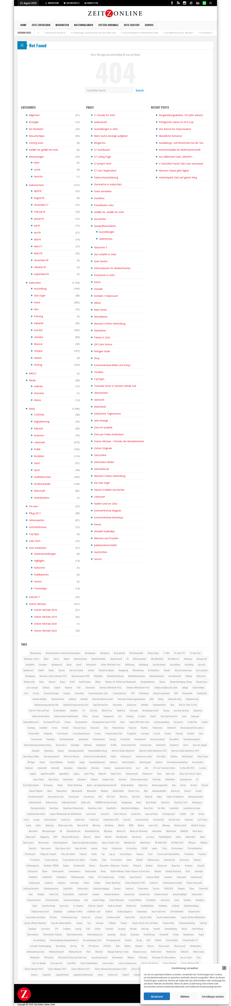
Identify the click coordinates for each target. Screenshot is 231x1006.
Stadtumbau (142, 911)
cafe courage (32, 687)
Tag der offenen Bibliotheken (193, 917)
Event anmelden (103, 191)
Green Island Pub (128, 745)
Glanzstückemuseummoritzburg (37, 745)
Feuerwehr (94, 727)
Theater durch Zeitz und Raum (145, 923)
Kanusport (82, 779)
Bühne (98, 681)
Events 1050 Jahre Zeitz (139, 722)
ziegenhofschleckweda (83, 974)
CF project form (102, 163)
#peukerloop (35, 653)
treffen (97, 928)
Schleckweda (196, 877)
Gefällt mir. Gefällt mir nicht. (109, 212)
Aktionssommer (139, 658)
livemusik (189, 819)
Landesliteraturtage (191, 808)
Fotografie (48, 733)
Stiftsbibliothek (176, 911)
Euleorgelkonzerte (31, 722)
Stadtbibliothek (147, 905)
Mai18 (37, 239)
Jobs (146, 768)
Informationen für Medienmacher (112, 268)
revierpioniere (74, 871)
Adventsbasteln (80, 658)
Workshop (143, 957)
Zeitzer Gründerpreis (127, 963)
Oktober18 (40, 267)
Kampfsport (148, 773)
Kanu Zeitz (170, 773)
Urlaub (176, 934)
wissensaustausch (99, 957)
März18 (38, 253)
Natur (202, 836)
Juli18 (37, 225)
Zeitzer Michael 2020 (45, 623)
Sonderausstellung (71, 900)
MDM (131, 825)
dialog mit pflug (174, 699)
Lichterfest (94, 819)
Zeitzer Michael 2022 (45, 630)
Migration (108, 831)
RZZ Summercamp (106, 877)
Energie (96, 716)
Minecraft (121, 831)
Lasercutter (91, 813)
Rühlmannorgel (77, 877)
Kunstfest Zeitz (181, 802)
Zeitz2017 (34, 597)
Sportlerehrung (48, 905)
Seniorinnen (143, 888)
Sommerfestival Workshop (108, 517)
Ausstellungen (106, 231)
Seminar (117, 888)
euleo (184, 716)
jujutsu (76, 773)
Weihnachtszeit (75, 951)
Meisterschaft (180, 825)
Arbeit (78, 664)
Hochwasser (126, 756)
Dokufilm (144, 704)
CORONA (39, 414)
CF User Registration (105, 170)
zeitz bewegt (101, 420)
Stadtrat (108, 911)
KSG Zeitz (111, 796)
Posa (150, 854)
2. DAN (166, 653)
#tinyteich (104, 653)
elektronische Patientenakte (66, 716)
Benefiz (167, 670)
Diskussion (131, 704)
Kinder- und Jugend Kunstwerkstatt (101, 785)
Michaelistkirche (92, 831)
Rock (188, 871)
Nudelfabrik (145, 842)
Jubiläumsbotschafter (105, 545)
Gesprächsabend (157, 739)
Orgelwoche (117, 848)
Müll (55, 836)
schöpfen (61, 882)
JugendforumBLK (48, 773)
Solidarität (83, 894)
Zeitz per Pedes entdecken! (109, 434)
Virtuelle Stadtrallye (104, 531)
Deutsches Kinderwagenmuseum (131, 699)
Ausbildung (143, 664)
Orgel (104, 848)
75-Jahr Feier (195, 653)
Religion (149, 865)
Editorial (38, 428)
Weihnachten (195, 946)
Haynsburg (48, 750)
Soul (86, 900)
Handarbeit (160, 745)
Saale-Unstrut (135, 877)
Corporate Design (51, 693)
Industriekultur (128, 762)
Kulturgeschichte (195, 796)
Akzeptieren (157, 996)
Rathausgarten (33, 865)
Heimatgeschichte (76, 750)
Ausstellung (40, 288)
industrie (113, 762)
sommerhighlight (180, 894)
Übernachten (101, 392)
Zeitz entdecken (41, 25)
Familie (205, 722)
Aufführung (129, 664)
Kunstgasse (197, 802)
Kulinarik (148, 796)
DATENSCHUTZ (72, 3)
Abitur (46, 658)
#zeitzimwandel (136, 653)
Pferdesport (30, 854)
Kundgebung (127, 802)
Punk (104, 859)
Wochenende (117, 957)
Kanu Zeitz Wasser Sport (190, 773)
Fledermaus (158, 727)
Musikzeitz (137, 836)
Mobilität (184, 831)
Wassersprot (179, 946)
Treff (88, 928)
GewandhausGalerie (105, 226)
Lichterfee (65, 819)
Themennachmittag (187, 923)
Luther (38, 825)
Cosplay (66, 693)
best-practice (202, 670)
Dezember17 (41, 204)
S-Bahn (122, 877)
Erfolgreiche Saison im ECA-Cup (176, 122)
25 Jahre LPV (179, 653)
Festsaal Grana (79, 727)
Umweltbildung (171, 928)
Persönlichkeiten (195, 848)
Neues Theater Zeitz (111, 842)
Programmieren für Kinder (74, 859)
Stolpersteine (194, 911)
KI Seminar (48, 785)
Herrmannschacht (51, 756)
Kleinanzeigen (36, 156)
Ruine (91, 877)
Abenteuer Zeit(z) (31, 658)
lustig (28, 825)
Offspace (192, 842)
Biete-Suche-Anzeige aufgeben (111, 135)
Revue (103, 871)
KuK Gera (124, 796)
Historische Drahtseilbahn (95, 756)
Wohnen (131, 957)
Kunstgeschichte (38, 808)
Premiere (202, 854)
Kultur (159, 796)
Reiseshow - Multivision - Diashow (114, 865)
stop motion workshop (35, 917)
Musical (38, 344)
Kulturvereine (51, 802)
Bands (51, 670)
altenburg (188, 658)
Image (82, 762)
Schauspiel (181, 877)
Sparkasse (165, 900)
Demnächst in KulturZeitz (108, 184)
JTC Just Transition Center (164, 768)
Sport (37, 463)
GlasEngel (75, 745)
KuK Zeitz (136, 796)
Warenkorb (100, 406)
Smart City (53, 894)
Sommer (95, 894)
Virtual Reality (172, 940)
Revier (45, 871)
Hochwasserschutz (144, 756)
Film (36, 309)
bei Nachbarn (36, 129)
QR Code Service (103, 344)
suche (37, 169)
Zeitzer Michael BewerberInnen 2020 (110, 969)
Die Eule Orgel (102, 482)
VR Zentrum (93, 946)
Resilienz (189, 865)
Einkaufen (198, 710)
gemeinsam (83, 739)
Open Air (32, 848)
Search (140, 90)
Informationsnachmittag (177, 762)
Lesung (36, 819)
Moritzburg (197, 831)
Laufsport (105, 813)
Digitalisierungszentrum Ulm (46, 704)
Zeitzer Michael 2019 (45, 616)
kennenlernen (186, 779)
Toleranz (203, 923)
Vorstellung (60, 946)
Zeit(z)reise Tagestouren (107, 413)
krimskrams (74, 796)
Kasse (97, 282)
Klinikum (104, 791)
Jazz (138, 768)
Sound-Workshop (116, 900)
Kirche (183, 785)
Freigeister (131, 733)
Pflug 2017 (35, 513)
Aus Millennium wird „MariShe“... (176, 156)
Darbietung (143, 693)
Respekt (201, 865)
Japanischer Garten (123, 768)
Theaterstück (168, 923)
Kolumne (39, 435)
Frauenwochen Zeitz (113, 733)
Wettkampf (35, 957)
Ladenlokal (174, 808)
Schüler (97, 882)
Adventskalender (99, 658)
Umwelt (157, 928)
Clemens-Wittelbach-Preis (110, 687)
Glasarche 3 (61, 745)
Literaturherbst (141, 819)
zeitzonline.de (101, 469)
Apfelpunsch (56, 664)
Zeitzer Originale (108, 25)
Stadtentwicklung (191, 905)
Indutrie (159, 762)
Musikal (108, 836)
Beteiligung (30, 676)
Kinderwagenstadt (159, 785)
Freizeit (157, 733)
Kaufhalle (157, 779)
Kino (174, 785)
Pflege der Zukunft (48, 854)
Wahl (118, 946)
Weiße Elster (156, 951)
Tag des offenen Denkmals (35, 923)
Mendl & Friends (198, 825)
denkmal (72, 699)
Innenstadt (42, 768)
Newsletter (100, 330)
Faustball (43, 727)
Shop (97, 358)
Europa (68, 722)
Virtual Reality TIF (190, 940)
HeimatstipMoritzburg (97, 750)
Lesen (26, 819)
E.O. (83, 710)
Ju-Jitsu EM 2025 (187, 768)
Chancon (68, 687)
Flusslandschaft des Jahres (192, 727)
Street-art (86, 917)
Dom (172, 704)
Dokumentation (159, 704)
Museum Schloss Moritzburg (109, 323)
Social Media (68, 894)
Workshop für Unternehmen (164, 957)
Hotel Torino (203, 756)
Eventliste (99, 198)
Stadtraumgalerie (124, 911)
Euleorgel (195, 716)
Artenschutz (91, 664)
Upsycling (135, 934)
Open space (46, 848)
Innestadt (55, 768)
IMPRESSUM (53, 3)
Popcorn (140, 854)
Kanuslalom (68, 779)
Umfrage (145, 928)
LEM (192, 813)
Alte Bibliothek (157, 658)
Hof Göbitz (161, 756)
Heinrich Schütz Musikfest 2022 (185, 750)
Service (149, 25)
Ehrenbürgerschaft (151, 710)
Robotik (158, 871)
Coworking (79, 693)
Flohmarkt (171, 727)
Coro (26, 693)
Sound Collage (99, 900)
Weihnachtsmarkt (56, 951)
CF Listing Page (102, 156)
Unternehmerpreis (95, 934)
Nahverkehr (190, 836)
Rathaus (197, 859)
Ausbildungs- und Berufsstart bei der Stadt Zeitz (75, 32)
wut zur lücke (186, 957)
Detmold (84, 699)
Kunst (138, 802)
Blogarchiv (100, 142)
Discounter (117, 704)
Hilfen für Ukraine (71, 756)
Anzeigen (34, 122)
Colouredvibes (199, 687)
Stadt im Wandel (115, 905)
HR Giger (31, 762)
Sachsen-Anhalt (152, 877)
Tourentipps (40, 588)
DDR (176, 693)
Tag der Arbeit (146, 917)
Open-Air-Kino (81, 848)
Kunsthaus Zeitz (95, 808)
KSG (100, 796)
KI (197, 779)
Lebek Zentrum (120, 813)
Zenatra (34, 974)
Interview (39, 393)
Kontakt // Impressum (106, 295)
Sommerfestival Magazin (107, 510)
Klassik (205, 785)
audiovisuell (100, 122)
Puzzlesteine (116, 859)
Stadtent (175, 905)
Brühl (72, 681)
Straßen (53, 917)
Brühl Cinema (85, 681)
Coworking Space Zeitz (98, 693)
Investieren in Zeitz (104, 275)
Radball (139, 859)
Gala (201, 733)
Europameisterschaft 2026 (104, 722)
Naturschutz (28, 842)
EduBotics (121, 710)
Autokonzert (28, 670)
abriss (56, 658)
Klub (146, 791)
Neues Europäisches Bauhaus (85, 842)
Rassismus (184, 859)
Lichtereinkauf (50, 819)
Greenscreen (145, 745)
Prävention (188, 854)
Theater (38, 351)
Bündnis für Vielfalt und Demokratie (120, 681)
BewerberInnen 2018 (80, 676)
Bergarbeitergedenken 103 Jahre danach (181, 115)
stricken (98, 917)
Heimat (61, 750)
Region (66, 865)
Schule (86, 882)
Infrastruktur (198, 762)
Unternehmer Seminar (52, 934)
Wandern (139, 946)
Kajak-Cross (116, 773)
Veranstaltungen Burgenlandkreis (64, 940)
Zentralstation (41, 497)
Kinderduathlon (127, 785)
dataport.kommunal (161, 693)
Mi (61, 831)
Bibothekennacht (157, 676)
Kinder (60, 785)
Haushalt (35, 750)
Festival (65, 727)
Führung (38, 316)
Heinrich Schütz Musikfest (123, 750)
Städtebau (162, 905)
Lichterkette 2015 (111, 819)
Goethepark (101, 745)
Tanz (89, 923)
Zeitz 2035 (34, 541)
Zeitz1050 (71, 963)
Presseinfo (35, 859)
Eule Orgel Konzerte (169, 716)
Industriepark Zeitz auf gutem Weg (178, 177)
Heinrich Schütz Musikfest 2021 (153, 750)
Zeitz (199, 957)
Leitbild (183, 813)
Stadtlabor (58, 911)
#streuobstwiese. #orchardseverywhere (63, 653)
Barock (62, 670)
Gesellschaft (140, 739)
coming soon (36, 142)
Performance (177, 848)
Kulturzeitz (86, 802)
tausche (38, 176)
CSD (132, 693)
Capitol (57, 687)
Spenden (187, 900)
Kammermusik (132, 773)
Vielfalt (158, 940)
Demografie (187, 693)
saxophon (168, 877)
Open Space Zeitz (62, 848)
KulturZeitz (35, 282)
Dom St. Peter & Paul (188, 704)
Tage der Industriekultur (61, 923)
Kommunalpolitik (159, 791)
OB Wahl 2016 (161, 842)
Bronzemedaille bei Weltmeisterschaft (121, 32)
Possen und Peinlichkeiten (168, 854)
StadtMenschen (42, 477)
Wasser (150, 946)
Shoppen (181, 888)
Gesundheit (174, 739)
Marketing (109, 825)
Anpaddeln (30, 664)
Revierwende (90, 871)
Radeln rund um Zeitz (105, 503)
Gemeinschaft (99, 739)
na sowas (150, 836)
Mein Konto (100, 309)
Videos (37, 400)
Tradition (67, 928)
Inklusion (29, 768)
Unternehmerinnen (75, 934)
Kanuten (94, 779)
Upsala (123, 934)
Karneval (122, 779)
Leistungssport (168, 813)
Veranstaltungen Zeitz (92, 940)
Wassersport (164, 946)
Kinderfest (142, 785)
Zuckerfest (113, 974)
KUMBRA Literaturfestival (106, 802)
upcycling (112, 934)
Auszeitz (201, 664)
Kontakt (98, 289)
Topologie (32, 928)
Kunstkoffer (112, 808)
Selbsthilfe (68, 888)
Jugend (33, 773)
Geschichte (100, 219)
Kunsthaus (54, 808)
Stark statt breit (159, 911)
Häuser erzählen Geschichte (109, 489)
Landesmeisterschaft (36, 813)
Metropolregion (48, 831)
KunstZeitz (148, 808)
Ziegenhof (46, 974)
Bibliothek (98, 676)
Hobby (113, 756)
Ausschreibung (159, 664)
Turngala (121, 928)
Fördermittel (34, 733)
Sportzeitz (64, 905)
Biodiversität (29, 681)
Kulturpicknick (35, 802)
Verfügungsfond (113, 940)
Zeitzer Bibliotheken (89, 963)
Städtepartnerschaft (40, 911)
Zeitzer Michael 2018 (45, 609)
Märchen (96, 825)
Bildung (189, 676)
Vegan (201, 934)
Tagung (79, 923)
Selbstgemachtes (51, 888)
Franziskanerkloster (81, 733)
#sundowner (90, 653)
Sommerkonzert (34, 900)
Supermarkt (130, 917)
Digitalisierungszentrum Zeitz (76, 704)
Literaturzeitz (174, 819)
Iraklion (107, 768)
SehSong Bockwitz (31, 888)
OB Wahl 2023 (177, 842)
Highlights (39, 560)
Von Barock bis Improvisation (175, 129)
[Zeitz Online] (115, 13)
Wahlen (127, 946)
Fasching (31, 727)
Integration (82, 768)
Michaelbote (101, 316)
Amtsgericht (202, 658)
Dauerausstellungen (45, 553)
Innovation (68, 768)
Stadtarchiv (131, 905)
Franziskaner (62, 733)
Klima (49, 791)
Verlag (139, 940)
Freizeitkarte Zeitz (104, 205)
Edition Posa (107, 710)
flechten (144, 727)
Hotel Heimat (187, 756)
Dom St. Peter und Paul (39, 710)
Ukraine (133, 928)
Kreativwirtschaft (35, 796)
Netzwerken (44, 842)
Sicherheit (203, 888)
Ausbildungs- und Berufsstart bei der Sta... (181, 142)
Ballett (41, 670)
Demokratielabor (40, 699)
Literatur (38, 337)
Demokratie (202, 693)
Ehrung (166, 710)
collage (185, 687)
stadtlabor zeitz (94, 911)
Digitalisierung (41, 421)
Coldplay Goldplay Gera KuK (165, 687)
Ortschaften (131, 848)
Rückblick (39, 456)
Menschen (33, 831)
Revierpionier (58, 871)
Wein (88, 951)
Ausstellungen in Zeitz (106, 129)
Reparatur (176, 865)
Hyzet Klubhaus (56, 762)
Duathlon (74, 710)
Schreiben (74, 882)
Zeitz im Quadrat (103, 427)
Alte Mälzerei (173, 658)
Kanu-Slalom (38, 779)
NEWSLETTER (92, 3)
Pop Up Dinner (126, 854)
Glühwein (87, 745)
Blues (41, 681)
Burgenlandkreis (148, 681)
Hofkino (174, 756)
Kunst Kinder (151, 802)
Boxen (62, 681)
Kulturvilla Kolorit (69, 802)
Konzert (38, 330)
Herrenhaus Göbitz (31, 756)
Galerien (38, 386)
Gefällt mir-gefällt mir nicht (43, 149)
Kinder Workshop (75, 785)
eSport (153, 716)
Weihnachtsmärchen (35, 951)
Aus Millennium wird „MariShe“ (160, 32)
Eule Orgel (39, 295)
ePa (120, 716)
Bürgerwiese (201, 681)
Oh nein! (33, 506)
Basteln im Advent (106, 670)
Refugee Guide (102, 351)
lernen (201, 813)
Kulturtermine (36, 185)
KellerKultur (170, 779)
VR (82, 946)
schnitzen (48, 882)
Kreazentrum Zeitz (56, 796)
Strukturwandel (42, 483)
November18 (41, 260)
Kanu (159, 773)
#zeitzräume (153, 653)
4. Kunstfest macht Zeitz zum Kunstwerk (199, 32)
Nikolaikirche (129, 842)
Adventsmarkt (116, 658)
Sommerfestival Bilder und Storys (112, 365)
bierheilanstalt (175, 676)
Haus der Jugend (200, 745)
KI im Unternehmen (31, 785)
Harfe (185, 745)
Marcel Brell (82, 825)
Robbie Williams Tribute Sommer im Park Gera (130, 871)
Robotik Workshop (173, 871)
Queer (129, 859)
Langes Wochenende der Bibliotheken (65, 813)
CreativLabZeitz (119, 693)
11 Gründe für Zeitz (104, 115)
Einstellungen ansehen (213, 996)
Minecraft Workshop (138, 831)
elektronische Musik (40, 716)
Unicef (184, 928)
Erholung (130, 716)
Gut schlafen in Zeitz (105, 254)
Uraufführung (149, 934)
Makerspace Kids (65, 825)
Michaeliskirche (73, 831)
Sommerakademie (111, 894)
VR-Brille (107, 946)
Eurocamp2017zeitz (51, 722)
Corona (36, 693)
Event (37, 302)
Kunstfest (165, 802)
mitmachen (156, 831)
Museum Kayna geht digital (174, 170)
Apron (69, 664)
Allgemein (34, 115)
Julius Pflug (89, 773)
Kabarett (38, 323)
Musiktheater (122, 836)
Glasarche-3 (100, 247)
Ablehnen (184, 996)
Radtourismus (153, 859)
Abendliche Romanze (170, 135)
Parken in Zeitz (102, 337)
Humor (42, 762)
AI (127, 658)
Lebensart (39, 442)
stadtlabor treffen (74, 911)
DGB (151, 699)
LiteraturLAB (158, 819)
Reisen (92, 865)
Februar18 (39, 211)
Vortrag (38, 364)
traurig (78, 928)
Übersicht (99, 399)
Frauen (98, 733)
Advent (66, 658)
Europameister (81, 722)
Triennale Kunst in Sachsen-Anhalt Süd (115, 385)
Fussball (190, 733)
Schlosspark (34, 882)
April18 (37, 191)
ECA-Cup (93, 710)
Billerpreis (201, 676)
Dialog (160, 699)
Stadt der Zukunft (95, 905)
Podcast (83, 854)
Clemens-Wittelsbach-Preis (137, 687)
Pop (103, 854)
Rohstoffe (199, 871)
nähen (178, 836)
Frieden (168, 733)
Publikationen (41, 574)
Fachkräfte (192, 722)
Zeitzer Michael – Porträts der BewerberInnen (119, 441)
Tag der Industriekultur (166, 917)
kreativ (199, 791)
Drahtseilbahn (59, 710)
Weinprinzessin (139, 951)
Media (32, 380)
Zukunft (125, 974)
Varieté (38, 357)
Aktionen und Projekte (106, 538)
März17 (38, 246)
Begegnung (123, 670)
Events (97, 524)
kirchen (194, 785)
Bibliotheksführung (115, 676)
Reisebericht (79, 865)
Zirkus (100, 974)
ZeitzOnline (100, 455)
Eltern (85, 716)
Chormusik (90, 687)
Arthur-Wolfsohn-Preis (110, 664)
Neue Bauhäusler (60, 842)
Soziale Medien (135, 900)
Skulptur (41, 894)
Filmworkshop (118, 727)
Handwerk (174, 745)
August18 (39, 197)
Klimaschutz (62, 791)
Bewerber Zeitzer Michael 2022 (53, 676)
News (32, 408)
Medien (141, 825)
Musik (97, 836)
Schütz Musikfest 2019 (135, 882)
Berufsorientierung (183, 670)
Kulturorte (39, 567)
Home (23, 25)
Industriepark (145, 762)
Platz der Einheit (68, 854)
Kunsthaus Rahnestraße (73, 808)
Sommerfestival (37, 527)
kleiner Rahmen (36, 791)
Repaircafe (162, 865)
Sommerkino (197, 894)
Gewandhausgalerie (191, 739)
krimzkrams (89, 796)
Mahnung (49, 825)
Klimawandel (77, 791)
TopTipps (34, 534)
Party (164, 848)
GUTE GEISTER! (132, 25)
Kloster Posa (134, 791)
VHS (148, 940)
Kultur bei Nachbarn (175, 796)
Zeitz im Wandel (39, 963)
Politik (37, 449)
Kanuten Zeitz (108, 779)
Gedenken (51, 739)
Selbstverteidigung (101, 888)
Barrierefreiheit (76, 670)
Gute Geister (101, 261)
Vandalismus (188, 934)
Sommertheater (52, 900)
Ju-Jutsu (202, 768)
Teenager (100, 923)
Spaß (177, 900)
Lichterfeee (80, 819)
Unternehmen (33, 934)
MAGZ (97, 302)
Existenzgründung (161, 722)
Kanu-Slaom (54, 779)
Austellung (189, 664)
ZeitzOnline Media (104, 462)
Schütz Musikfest (112, 882)
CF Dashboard (102, 149)
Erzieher (141, 716)
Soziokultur (151, 900)
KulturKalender (83, 25)
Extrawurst (178, 722)
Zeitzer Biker (108, 963)
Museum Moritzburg (70, 836)
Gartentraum (36, 739)
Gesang (113, 739)
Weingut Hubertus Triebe (118, 951)
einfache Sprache (181, 710)
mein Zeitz (153, 825)
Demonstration (58, 699)
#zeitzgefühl (119, 653)
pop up (112, 854)
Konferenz (175, 791)
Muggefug (44, 836)
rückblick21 (47, 877)
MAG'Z (32, 373)
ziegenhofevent (62, 974)
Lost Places (202, 819)
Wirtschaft (39, 490)
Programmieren (51, 859)
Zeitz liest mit (56, 963)
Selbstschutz (82, 888)
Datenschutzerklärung (106, 177)
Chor (79, 687)
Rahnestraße (169, 859)
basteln (91, 670)
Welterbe (184, 951)
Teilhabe (112, 923)
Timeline (98, 372)
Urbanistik (163, 934)
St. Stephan (78, 905)
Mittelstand (171, 831)
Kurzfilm (161, 808)
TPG (56, 928)
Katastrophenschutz (139, 779)
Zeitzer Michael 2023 (80, 969)
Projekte (93, 859)
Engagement (108, 716)
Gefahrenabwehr (67, 739)
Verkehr (128, 940)
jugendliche (64, 773)
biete (36, 162)
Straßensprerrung (69, 917)
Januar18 (39, 218)
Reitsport (137, 865)
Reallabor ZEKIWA (51, 865)
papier (154, 848)
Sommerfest (144, 894)
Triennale (109, 928)
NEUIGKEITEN (62, 25)
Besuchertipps (36, 135)
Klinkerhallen (118, 791)
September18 (41, 274)
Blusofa (52, 681)
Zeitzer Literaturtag (149, 963)
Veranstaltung (39, 940)
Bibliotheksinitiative (136, 676)
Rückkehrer (62, 877)
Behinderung (138, 670)
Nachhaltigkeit (165, 836)
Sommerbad (129, 894)
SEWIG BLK (168, 888)
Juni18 (37, 232)
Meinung (166, 825)
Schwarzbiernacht (194, 882)
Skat (31, 894)
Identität (71, 762)
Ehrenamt (134, 710)
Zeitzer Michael (37, 604)
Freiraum (145, 733)
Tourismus (45, 928)
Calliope (46, 687)
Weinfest (99, 951)
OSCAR (144, 848)
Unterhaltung (197, 928)
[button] (224, 968)
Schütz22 (154, 882)
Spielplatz (200, 900)
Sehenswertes (36, 520)
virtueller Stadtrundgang (40, 946)
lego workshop (151, 813)
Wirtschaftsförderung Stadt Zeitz (72, 957)
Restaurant (33, 871)
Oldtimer (204, 842)
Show (192, 888)
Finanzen (132, 727)
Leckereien (136, 813)
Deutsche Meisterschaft (102, 699)
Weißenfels (171, 951)
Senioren (129, 888)
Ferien (54, 727)
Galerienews (105, 238)
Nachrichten (100, 552)
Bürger (162, 681)
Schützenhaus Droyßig (172, 882)
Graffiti (114, 745)
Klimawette (91, 791)
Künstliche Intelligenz (130, 808)
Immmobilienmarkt (97, 762)
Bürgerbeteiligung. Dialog (181, 681)
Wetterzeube (198, 951)
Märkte (121, 825)
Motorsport (31, 836)
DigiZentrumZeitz (100, 704)
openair (94, 848)
